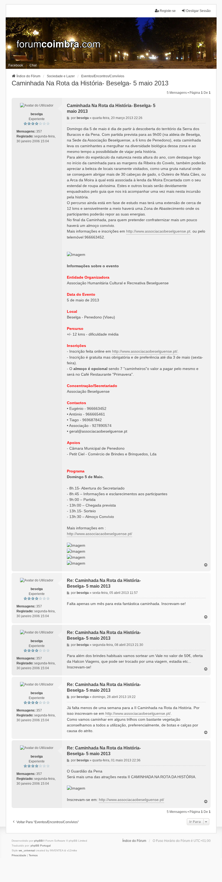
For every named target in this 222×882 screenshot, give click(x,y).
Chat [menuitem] (33, 65)
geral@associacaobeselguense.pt (98, 431)
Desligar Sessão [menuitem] (198, 11)
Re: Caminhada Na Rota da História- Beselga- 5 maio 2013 (104, 583)
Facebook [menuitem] (15, 65)
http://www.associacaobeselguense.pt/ (144, 351)
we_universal (27, 850)
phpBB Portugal (41, 845)
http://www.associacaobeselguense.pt (158, 231)
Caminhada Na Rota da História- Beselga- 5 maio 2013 (90, 83)
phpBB (38, 840)
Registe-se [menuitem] (168, 11)
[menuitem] (19, 855)
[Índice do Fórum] (111, 43)
